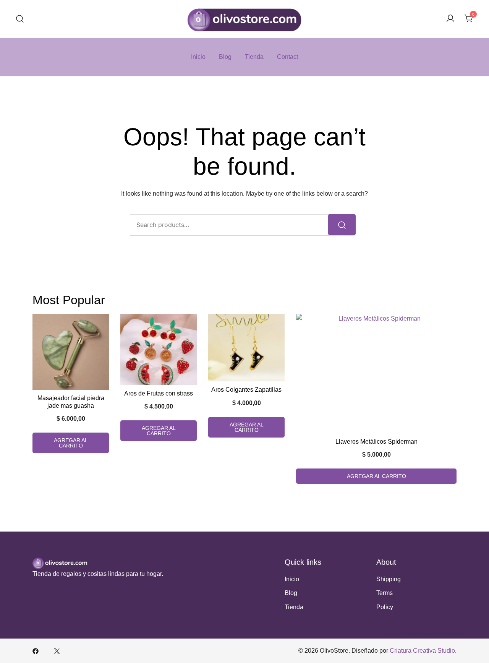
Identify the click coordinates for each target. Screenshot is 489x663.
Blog (225, 56)
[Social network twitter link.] (57, 650)
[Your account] (450, 19)
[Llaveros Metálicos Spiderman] (376, 373)
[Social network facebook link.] (35, 650)
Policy (384, 607)
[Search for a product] (20, 19)
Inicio (198, 56)
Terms (384, 593)
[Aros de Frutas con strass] (158, 349)
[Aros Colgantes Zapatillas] (246, 348)
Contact (287, 56)
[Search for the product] (342, 224)
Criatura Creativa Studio (422, 650)
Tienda (254, 56)
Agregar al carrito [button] (71, 443)
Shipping (388, 579)
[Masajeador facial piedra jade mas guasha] (70, 352)
